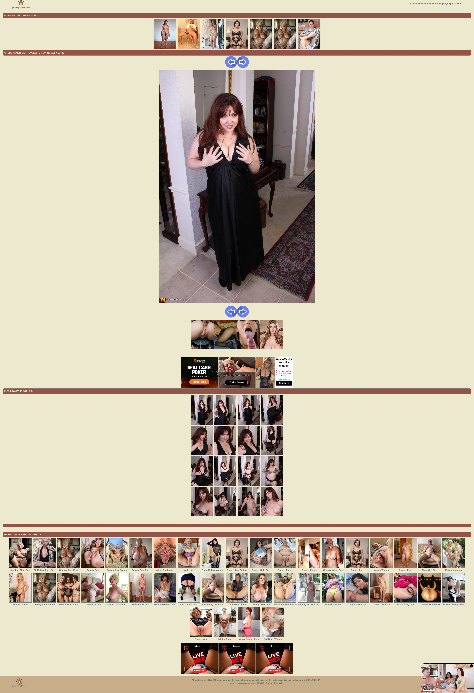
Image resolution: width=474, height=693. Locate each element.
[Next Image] (243, 67)
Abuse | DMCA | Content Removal (266, 683)
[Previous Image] (231, 67)
